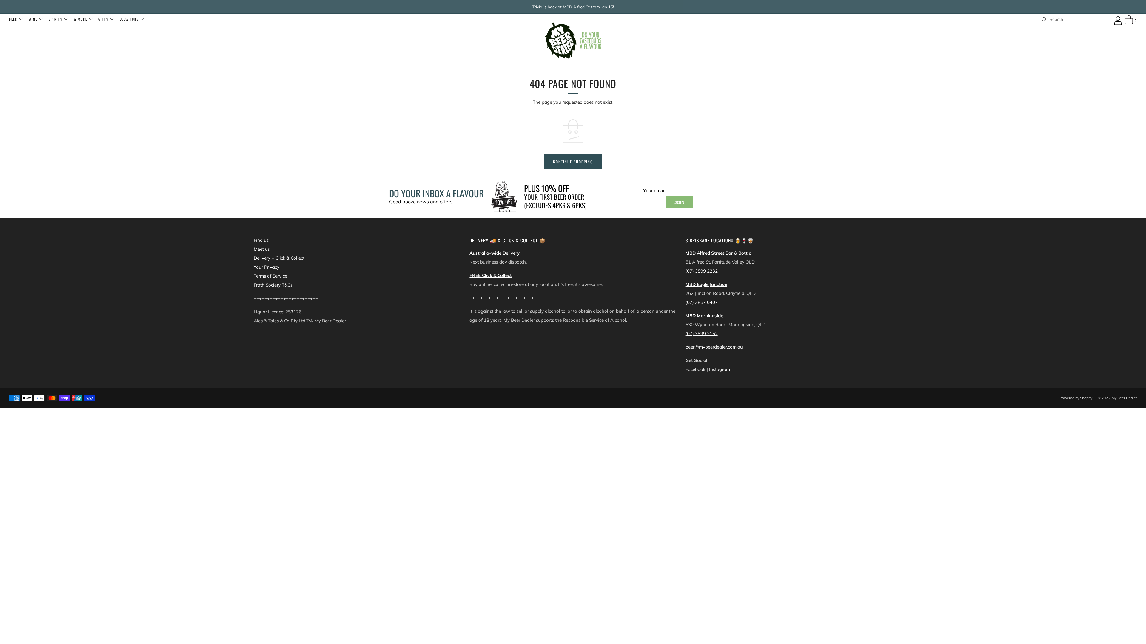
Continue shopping (573, 162)
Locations (129, 19)
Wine (33, 19)
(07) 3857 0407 (702, 302)
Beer (13, 19)
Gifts (103, 19)
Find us (261, 240)
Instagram (719, 369)
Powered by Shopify (1075, 398)
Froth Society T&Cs (273, 285)
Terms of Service (270, 276)
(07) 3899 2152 (702, 333)
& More (80, 19)
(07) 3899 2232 (702, 271)
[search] (1072, 19)
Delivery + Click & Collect (279, 258)
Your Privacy (266, 267)
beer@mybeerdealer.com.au (714, 347)
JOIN (679, 202)
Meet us (262, 249)
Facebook (696, 369)
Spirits (55, 19)
